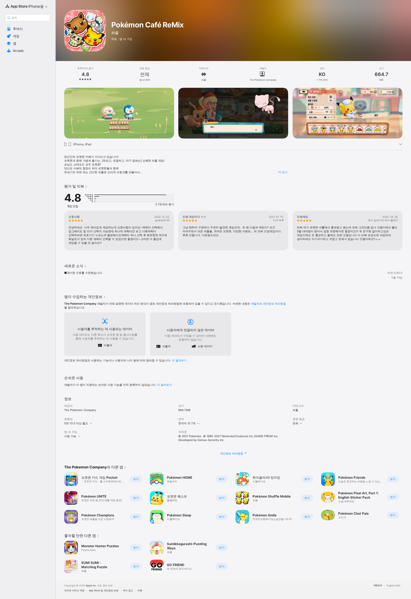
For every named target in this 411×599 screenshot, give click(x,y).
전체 (295, 423)
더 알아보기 (164, 384)
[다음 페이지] (407, 113)
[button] (28, 29)
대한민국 (378, 585)
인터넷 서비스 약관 (74, 590)
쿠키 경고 (128, 590)
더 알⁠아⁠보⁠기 (179, 360)
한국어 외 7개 (186, 423)
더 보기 (282, 172)
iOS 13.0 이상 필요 (76, 423)
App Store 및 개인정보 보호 (103, 590)
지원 (139, 590)
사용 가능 (70, 436)
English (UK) (393, 585)
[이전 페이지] (60, 113)
